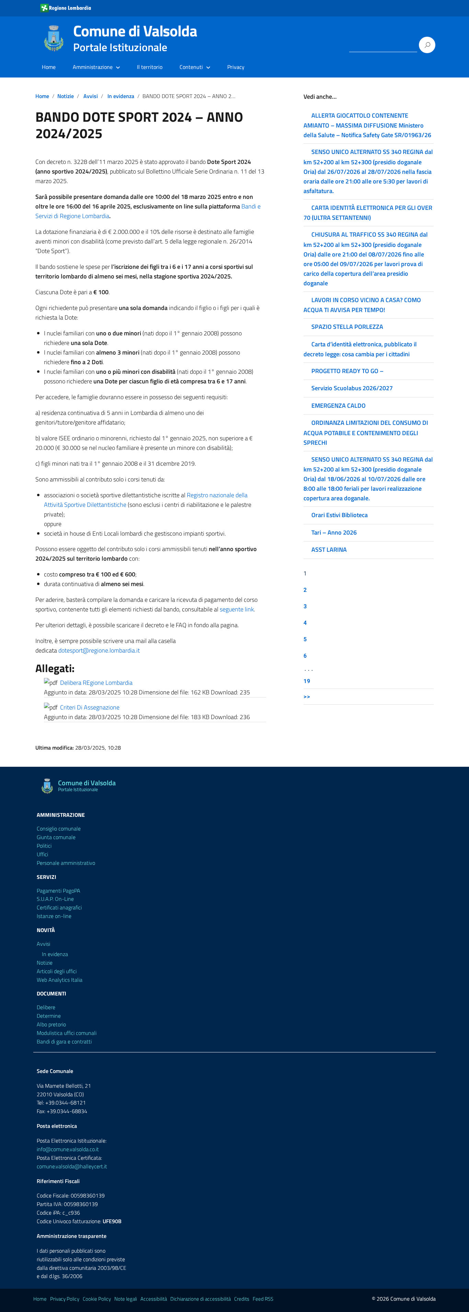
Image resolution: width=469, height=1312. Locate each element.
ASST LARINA (329, 549)
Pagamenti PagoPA (58, 890)
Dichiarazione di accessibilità (200, 1299)
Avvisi (90, 96)
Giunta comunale (56, 837)
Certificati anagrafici (59, 907)
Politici (44, 846)
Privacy (235, 67)
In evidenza (120, 96)
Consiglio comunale (59, 828)
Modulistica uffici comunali (66, 1033)
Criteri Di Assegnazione (89, 707)
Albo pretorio (51, 1024)
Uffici (42, 854)
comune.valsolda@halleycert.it (72, 1166)
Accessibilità (153, 1299)
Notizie (65, 96)
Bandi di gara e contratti (64, 1041)
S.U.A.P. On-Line (55, 899)
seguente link (237, 609)
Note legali (125, 1299)
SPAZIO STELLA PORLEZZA (347, 326)
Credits (241, 1299)
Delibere (46, 1007)
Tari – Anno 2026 (334, 532)
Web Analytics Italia (59, 980)
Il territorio (149, 67)
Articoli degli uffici (57, 971)
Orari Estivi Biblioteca (339, 515)
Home (49, 67)
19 (307, 680)
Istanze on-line (54, 916)
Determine (49, 1016)
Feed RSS (263, 1299)
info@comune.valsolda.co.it (68, 1149)
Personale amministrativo (66, 863)
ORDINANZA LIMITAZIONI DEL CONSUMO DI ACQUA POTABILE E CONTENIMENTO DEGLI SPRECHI (366, 432)
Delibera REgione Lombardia (96, 682)
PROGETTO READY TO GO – (347, 370)
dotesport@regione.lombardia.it (99, 650)
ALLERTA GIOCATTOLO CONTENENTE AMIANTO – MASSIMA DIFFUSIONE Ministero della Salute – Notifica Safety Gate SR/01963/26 (367, 125)
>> (307, 696)
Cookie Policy (97, 1299)
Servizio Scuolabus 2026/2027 (352, 388)
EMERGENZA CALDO (338, 405)
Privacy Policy (64, 1299)
